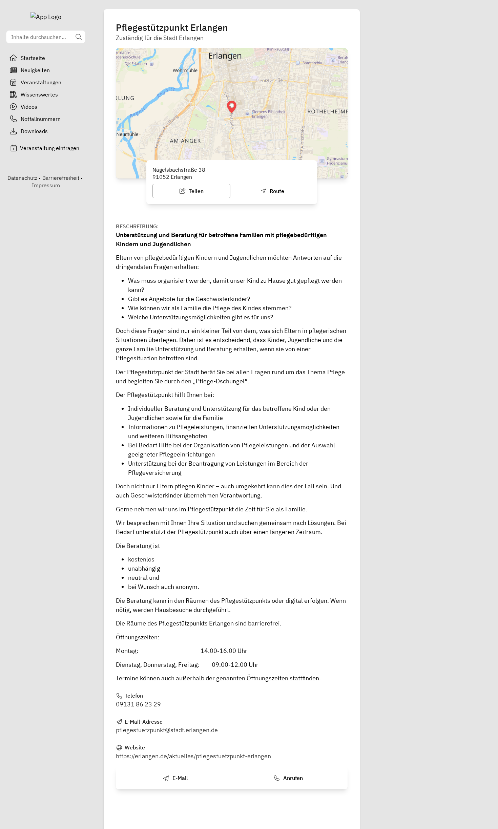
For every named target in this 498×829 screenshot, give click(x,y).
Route (276, 191)
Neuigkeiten (35, 70)
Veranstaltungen (41, 82)
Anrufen (292, 777)
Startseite (33, 58)
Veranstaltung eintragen (49, 148)
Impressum (46, 185)
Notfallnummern (41, 118)
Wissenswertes (39, 94)
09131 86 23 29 (138, 704)
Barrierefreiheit (60, 177)
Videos (29, 106)
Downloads (34, 131)
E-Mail (179, 777)
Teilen (195, 191)
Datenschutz (22, 177)
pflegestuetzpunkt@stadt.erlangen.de (167, 730)
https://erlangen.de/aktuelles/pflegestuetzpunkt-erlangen (193, 756)
